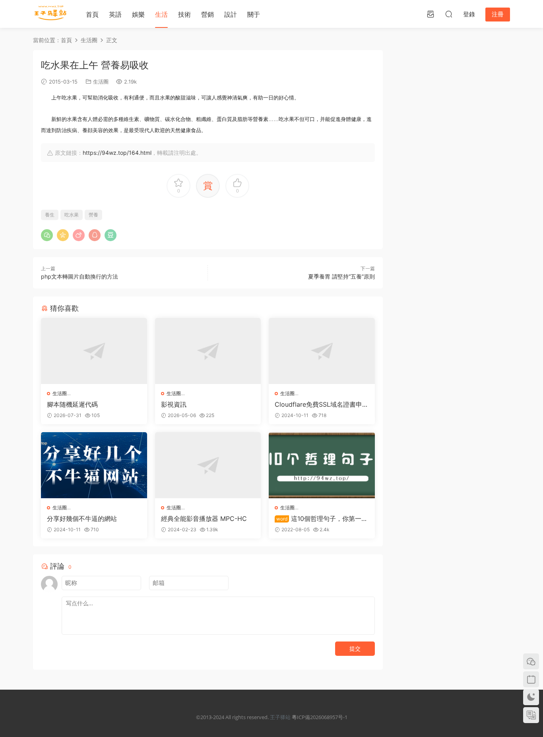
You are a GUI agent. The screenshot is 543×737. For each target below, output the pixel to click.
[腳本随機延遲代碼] (94, 351)
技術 (184, 14)
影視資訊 (173, 404)
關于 (253, 14)
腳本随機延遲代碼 (72, 404)
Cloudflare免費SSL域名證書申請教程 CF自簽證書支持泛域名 (321, 404)
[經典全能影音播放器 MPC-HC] (208, 465)
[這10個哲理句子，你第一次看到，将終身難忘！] (322, 465)
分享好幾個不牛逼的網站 (82, 519)
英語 (115, 14)
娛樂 (138, 14)
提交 (355, 648)
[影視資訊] (208, 351)
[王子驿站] (51, 14)
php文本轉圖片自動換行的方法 (79, 276)
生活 (161, 14)
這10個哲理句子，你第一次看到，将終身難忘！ (321, 519)
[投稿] (430, 14)
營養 (93, 215)
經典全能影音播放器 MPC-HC (204, 519)
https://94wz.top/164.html (117, 152)
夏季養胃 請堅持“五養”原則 (341, 276)
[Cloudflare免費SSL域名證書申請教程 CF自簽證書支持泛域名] (322, 351)
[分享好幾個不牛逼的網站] (94, 465)
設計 (230, 14)
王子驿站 (280, 717)
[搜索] (449, 14)
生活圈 (101, 81)
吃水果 (71, 215)
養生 (49, 215)
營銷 (207, 14)
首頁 (92, 14)
